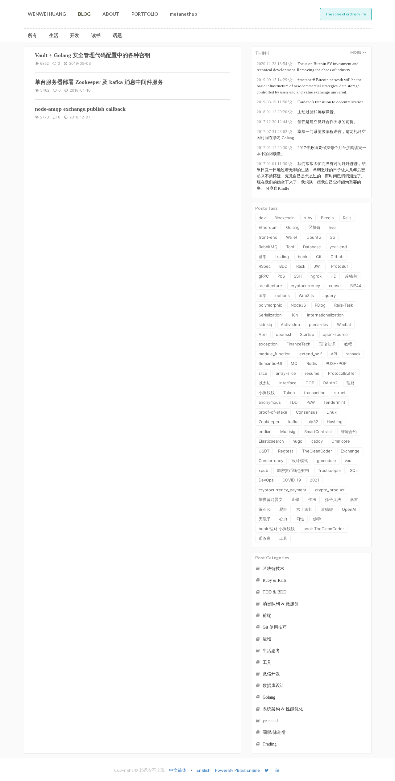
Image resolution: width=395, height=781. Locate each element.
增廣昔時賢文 (271, 499)
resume (312, 373)
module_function (275, 353)
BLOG (84, 14)
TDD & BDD (273, 592)
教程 (348, 343)
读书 (96, 35)
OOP (310, 382)
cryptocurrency (305, 285)
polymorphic (270, 305)
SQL (354, 470)
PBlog (320, 305)
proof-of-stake (273, 412)
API (334, 353)
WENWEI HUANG (47, 14)
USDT (264, 450)
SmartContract (318, 431)
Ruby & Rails (273, 580)
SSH (298, 276)
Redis (311, 363)
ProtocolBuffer (342, 373)
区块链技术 (272, 568)
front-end (268, 237)
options (282, 295)
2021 (314, 479)
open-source (335, 334)
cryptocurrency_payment (282, 489)
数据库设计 (272, 685)
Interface (288, 382)
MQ (294, 363)
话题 (117, 35)
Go (332, 237)
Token (289, 392)
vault (349, 460)
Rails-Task (343, 305)
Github (337, 256)
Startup (307, 334)
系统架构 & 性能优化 (282, 709)
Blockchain (284, 217)
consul (335, 285)
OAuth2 (330, 382)
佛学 (317, 518)
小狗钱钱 (267, 392)
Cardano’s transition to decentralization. (310, 102)
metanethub (183, 14)
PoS (281, 276)
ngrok (316, 276)
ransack (353, 353)
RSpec (265, 266)
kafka (293, 421)
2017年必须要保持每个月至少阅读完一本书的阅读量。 (311, 150)
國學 (263, 256)
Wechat (344, 324)
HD (333, 276)
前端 (266, 615)
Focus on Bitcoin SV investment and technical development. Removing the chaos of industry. (308, 66)
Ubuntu (313, 237)
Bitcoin (327, 217)
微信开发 (270, 673)
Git (319, 256)
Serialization (270, 314)
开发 (74, 35)
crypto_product (330, 489)
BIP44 (355, 285)
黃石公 (265, 509)
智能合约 (349, 431)
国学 (263, 295)
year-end (338, 246)
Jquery (329, 295)
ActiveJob (290, 324)
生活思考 (270, 650)
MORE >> (358, 52)
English (203, 770)
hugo (297, 441)
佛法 (312, 499)
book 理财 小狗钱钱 (277, 528)
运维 (266, 639)
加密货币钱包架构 (293, 470)
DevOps (266, 479)
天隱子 (265, 518)
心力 (283, 518)
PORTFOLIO (144, 14)
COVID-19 (291, 479)
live (332, 227)
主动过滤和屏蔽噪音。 (297, 112)
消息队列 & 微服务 (280, 603)
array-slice (286, 373)
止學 (295, 499)
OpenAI (349, 509)
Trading (268, 744)
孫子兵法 (333, 499)
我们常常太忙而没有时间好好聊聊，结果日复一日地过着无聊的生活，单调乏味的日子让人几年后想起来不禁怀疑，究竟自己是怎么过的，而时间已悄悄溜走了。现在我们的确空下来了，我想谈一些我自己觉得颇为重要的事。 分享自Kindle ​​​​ (311, 176)
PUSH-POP (336, 363)
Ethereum (268, 227)
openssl (283, 334)
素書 (354, 499)
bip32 (312, 421)
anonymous (270, 402)
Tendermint (334, 402)
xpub (263, 470)
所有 (32, 35)
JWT (318, 266)
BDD (283, 266)
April (263, 334)
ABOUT (110, 14)
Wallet (291, 237)
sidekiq (265, 324)
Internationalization (325, 314)
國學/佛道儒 (273, 732)
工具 (283, 538)
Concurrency (271, 460)
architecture (270, 285)
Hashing (335, 421)
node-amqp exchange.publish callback (80, 109)
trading (282, 256)
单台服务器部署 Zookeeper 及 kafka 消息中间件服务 (99, 82)
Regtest (285, 450)
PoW (310, 402)
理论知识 (327, 343)
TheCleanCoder (317, 450)
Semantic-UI (270, 363)
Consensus (307, 412)
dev (262, 217)
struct (340, 392)
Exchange (350, 450)
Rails (347, 217)
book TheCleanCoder (323, 528)
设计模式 (300, 460)
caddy (317, 441)
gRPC (264, 276)
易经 (283, 509)
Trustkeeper (329, 470)
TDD (293, 402)
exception (268, 343)
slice (263, 373)
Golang (293, 227)
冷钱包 (351, 276)
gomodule (326, 460)
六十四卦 (304, 509)
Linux (331, 412)
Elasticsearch (271, 441)
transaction (315, 392)
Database (312, 246)
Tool (290, 246)
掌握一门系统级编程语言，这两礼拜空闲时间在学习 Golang (311, 134)
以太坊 (265, 382)
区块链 (315, 227)
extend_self (310, 353)
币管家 (265, 538)
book (302, 256)
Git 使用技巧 (274, 627)
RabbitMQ (268, 246)
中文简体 (177, 770)
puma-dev (318, 324)
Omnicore (340, 441)
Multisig (287, 431)
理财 (351, 382)
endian (265, 431)
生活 (53, 35)
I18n (294, 314)
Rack (300, 266)
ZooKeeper (269, 421)
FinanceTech (298, 343)
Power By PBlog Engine (237, 770)
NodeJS (298, 305)
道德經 (327, 509)
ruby (308, 217)
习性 (300, 518)
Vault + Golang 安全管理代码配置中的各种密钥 (92, 55)
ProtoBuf (339, 266)
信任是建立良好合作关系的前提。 (307, 121)
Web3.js (306, 295)
